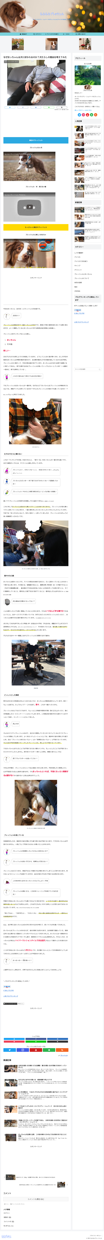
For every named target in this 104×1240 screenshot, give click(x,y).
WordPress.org (8, 1226)
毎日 (75, 287)
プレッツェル (87, 90)
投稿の (7, 1217)
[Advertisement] (35, 123)
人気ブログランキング (10, 996)
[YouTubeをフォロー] (36, 1050)
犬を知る (77, 291)
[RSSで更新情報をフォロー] (62, 1050)
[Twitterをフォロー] (9, 1050)
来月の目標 (78, 282)
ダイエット (78, 270)
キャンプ (77, 265)
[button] (99, 370)
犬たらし (22, 1003)
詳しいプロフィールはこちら (83, 110)
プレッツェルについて (81, 278)
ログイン (7, 1213)
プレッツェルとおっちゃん (11, 1003)
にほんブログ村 (8, 990)
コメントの (9, 1221)
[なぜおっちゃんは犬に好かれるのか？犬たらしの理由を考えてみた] (36, 107)
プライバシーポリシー (95, 1235)
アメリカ (77, 257)
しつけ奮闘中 (78, 253)
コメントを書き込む (36, 1199)
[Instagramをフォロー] (23, 1050)
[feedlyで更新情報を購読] (49, 1050)
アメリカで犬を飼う (81, 261)
